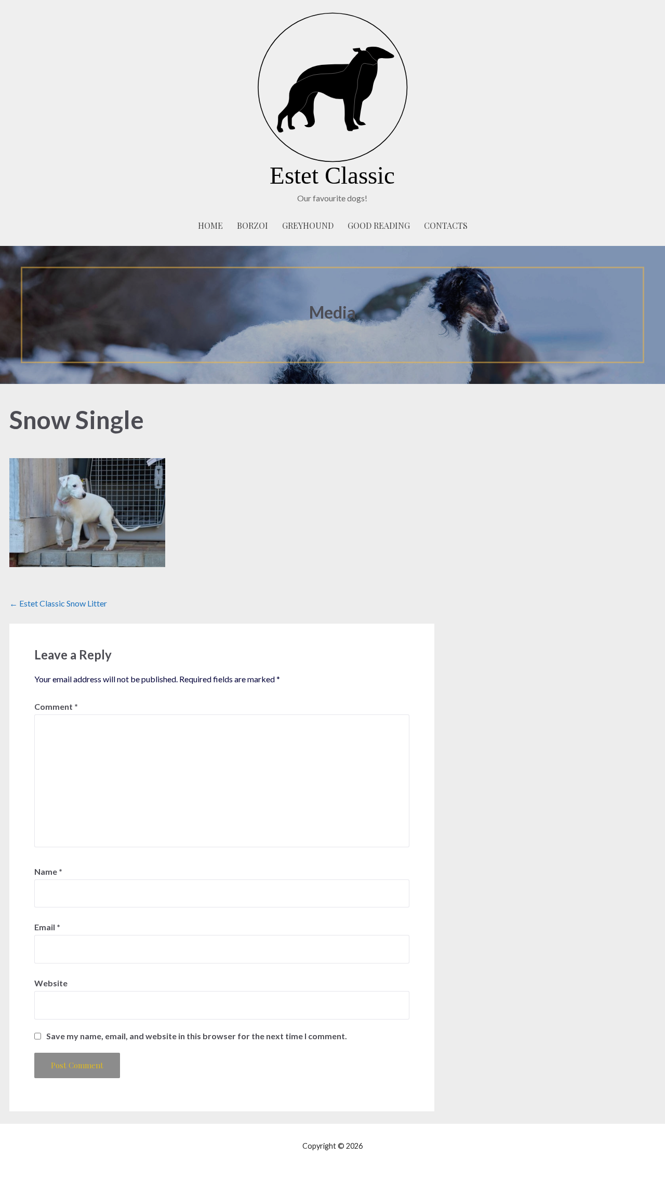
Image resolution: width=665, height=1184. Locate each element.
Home (210, 225)
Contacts (446, 225)
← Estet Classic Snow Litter (58, 603)
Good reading (379, 225)
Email (47, 927)
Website (51, 983)
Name (48, 871)
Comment (56, 706)
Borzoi (252, 225)
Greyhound (308, 225)
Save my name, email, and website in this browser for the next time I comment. (196, 1036)
